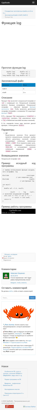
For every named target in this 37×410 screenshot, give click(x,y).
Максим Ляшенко (18, 273)
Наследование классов (11, 389)
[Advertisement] (18, 45)
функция (6, 113)
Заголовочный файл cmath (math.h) (16, 15)
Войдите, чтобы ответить (19, 283)
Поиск (32, 298)
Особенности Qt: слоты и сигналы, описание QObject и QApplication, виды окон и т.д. (12, 373)
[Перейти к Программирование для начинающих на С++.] (3, 9)
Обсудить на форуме (10, 254)
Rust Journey (9, 325)
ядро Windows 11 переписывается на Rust (17, 341)
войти (11, 291)
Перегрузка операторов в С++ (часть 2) (13, 394)
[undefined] (29, 406)
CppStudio (5, 2)
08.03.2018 (14, 276)
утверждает (18, 333)
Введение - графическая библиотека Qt (12, 384)
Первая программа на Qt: (12, 379)
